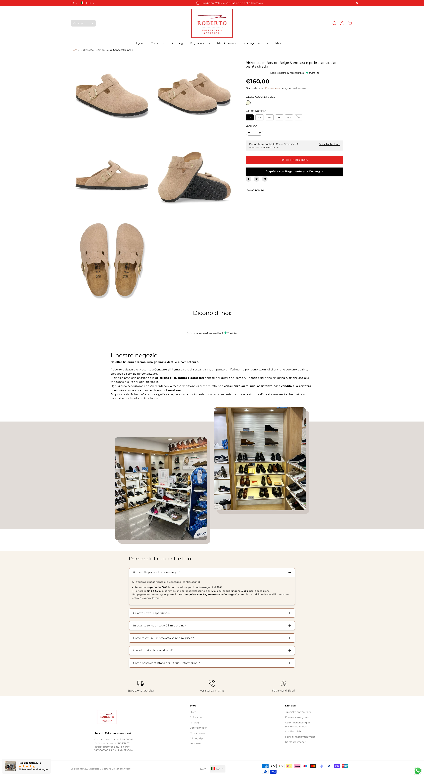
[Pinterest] (265, 179)
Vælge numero (256, 111)
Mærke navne (227, 43)
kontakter (274, 43)
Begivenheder (200, 43)
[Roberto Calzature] (212, 23)
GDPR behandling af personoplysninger (297, 724)
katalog (177, 43)
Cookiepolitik (293, 731)
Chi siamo (158, 43)
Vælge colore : (260, 96)
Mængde (252, 126)
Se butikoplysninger (329, 144)
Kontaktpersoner (295, 742)
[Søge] (334, 23)
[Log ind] (342, 23)
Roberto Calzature (100, 769)
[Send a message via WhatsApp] (417, 770)
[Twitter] (256, 179)
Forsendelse (272, 88)
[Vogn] (349, 23)
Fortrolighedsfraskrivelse (300, 736)
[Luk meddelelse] (357, 3)
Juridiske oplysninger (298, 712)
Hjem (140, 43)
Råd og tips (251, 43)
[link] (116, 716)
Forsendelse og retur (298, 717)
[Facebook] (248, 179)
